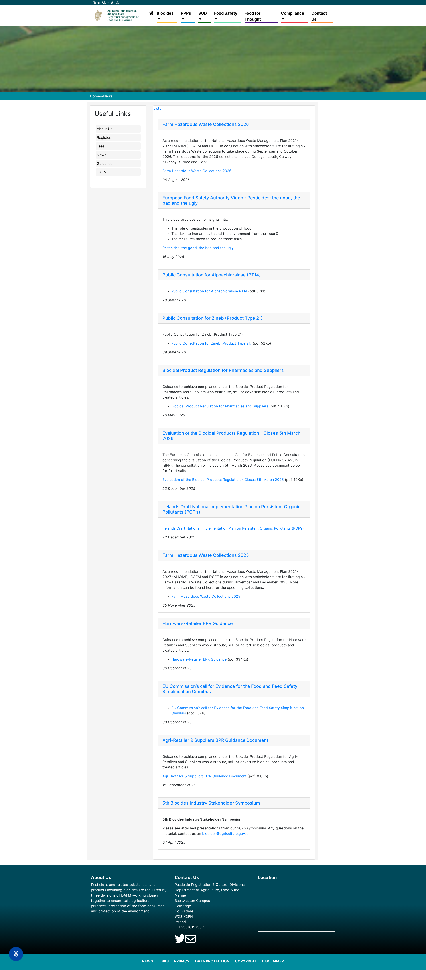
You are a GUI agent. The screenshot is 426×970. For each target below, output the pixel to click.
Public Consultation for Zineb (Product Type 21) (212, 318)
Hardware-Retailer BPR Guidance (197, 623)
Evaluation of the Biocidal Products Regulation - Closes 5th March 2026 (223, 479)
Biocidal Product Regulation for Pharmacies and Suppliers (223, 370)
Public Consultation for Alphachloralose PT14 (209, 291)
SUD (202, 13)
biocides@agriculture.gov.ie (225, 833)
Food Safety (225, 13)
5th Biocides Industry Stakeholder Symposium (211, 803)
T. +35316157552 (189, 927)
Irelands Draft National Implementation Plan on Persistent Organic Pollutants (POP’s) (233, 528)
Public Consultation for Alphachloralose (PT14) (211, 275)
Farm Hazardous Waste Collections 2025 (205, 555)
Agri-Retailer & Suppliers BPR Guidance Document (215, 740)
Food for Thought (253, 16)
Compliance (292, 13)
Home (95, 96)
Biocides (165, 13)
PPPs (186, 13)
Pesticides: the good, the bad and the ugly (198, 248)
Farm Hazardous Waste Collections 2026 (205, 124)
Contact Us (319, 16)
